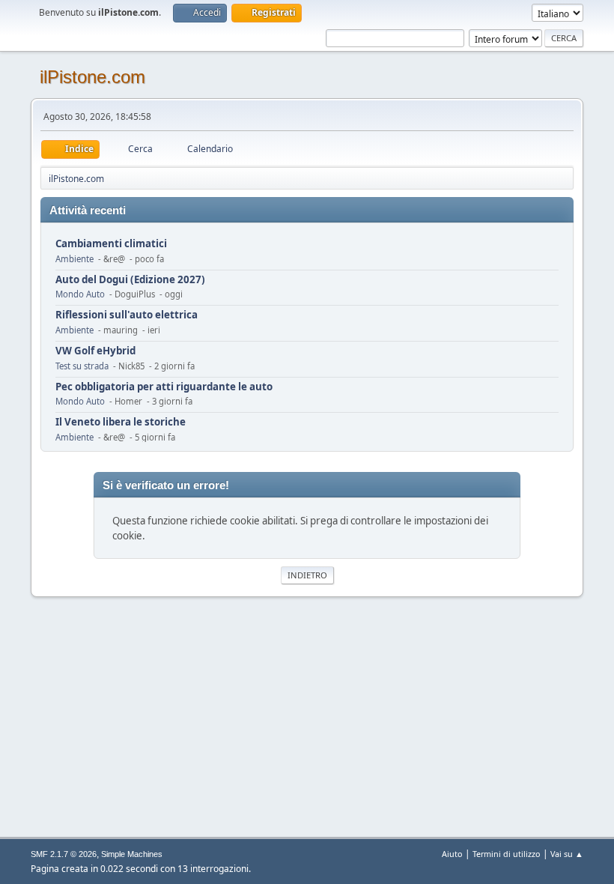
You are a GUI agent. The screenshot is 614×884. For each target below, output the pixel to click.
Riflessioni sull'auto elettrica (126, 315)
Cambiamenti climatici (111, 243)
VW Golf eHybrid (95, 351)
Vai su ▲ (566, 853)
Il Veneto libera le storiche (120, 422)
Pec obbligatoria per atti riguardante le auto (164, 387)
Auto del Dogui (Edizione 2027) (130, 279)
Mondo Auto (80, 294)
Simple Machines (131, 854)
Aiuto (452, 853)
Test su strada (82, 366)
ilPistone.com (92, 77)
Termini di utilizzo (506, 853)
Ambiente (74, 258)
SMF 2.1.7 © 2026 (64, 854)
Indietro (307, 575)
